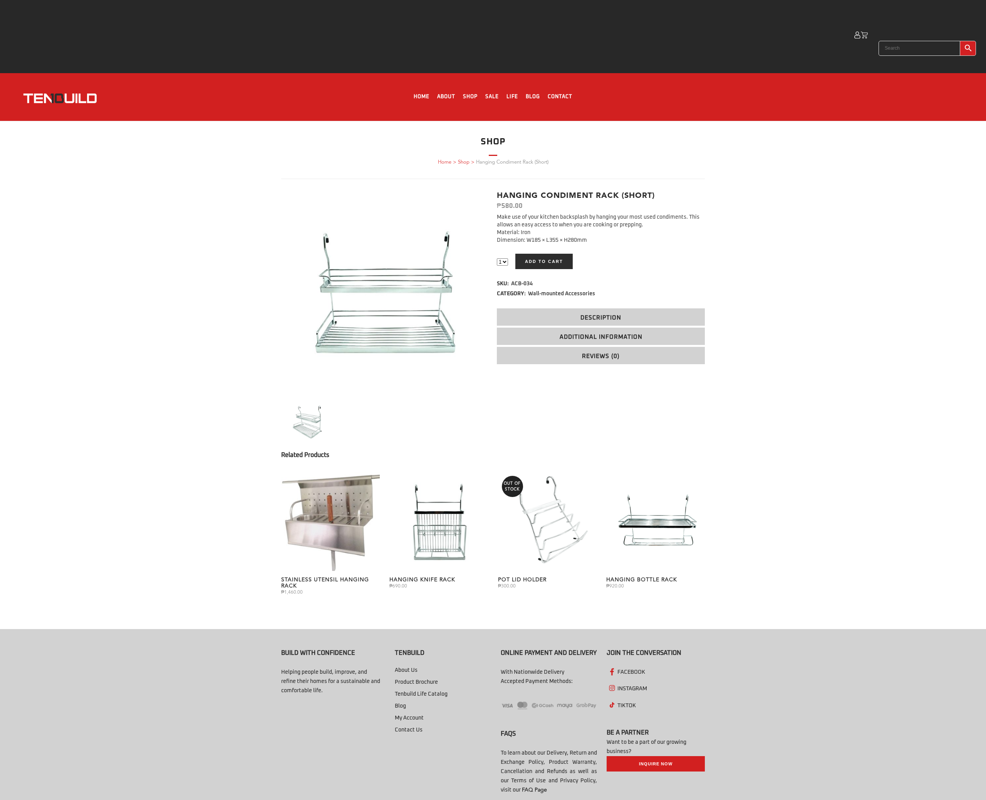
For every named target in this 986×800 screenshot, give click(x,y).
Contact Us (409, 730)
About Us (406, 670)
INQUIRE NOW (655, 764)
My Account (409, 718)
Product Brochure (416, 682)
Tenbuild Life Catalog (421, 694)
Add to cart (544, 261)
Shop (464, 162)
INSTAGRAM (632, 688)
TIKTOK (626, 705)
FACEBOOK (631, 672)
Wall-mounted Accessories (561, 293)
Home (444, 162)
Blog (400, 706)
